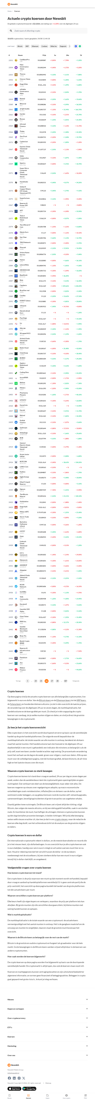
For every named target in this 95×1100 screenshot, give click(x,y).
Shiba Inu (54, 46)
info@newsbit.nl (13, 1073)
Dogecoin (63, 46)
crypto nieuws (61, 819)
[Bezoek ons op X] (23, 1078)
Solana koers (15, 704)
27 (52, 681)
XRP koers (81, 700)
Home (10, 11)
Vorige (18, 681)
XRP (27, 46)
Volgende (76, 681)
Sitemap (48, 1083)
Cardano (44, 46)
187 (65, 681)
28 (57, 681)
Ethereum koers (63, 700)
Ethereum (35, 46)
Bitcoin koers (45, 700)
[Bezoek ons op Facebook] (9, 1078)
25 (41, 681)
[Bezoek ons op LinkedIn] (14, 1078)
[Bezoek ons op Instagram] (19, 1078)
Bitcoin (20, 46)
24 (36, 681)
